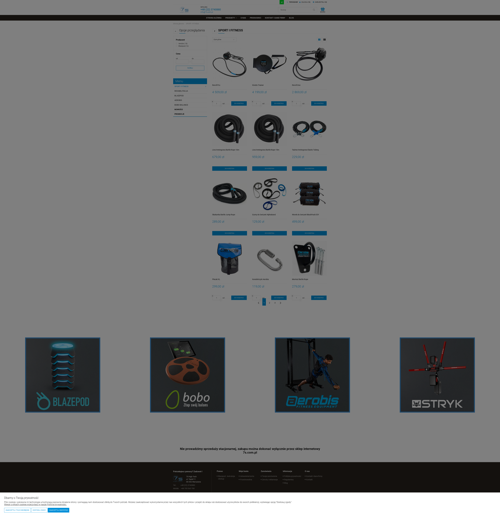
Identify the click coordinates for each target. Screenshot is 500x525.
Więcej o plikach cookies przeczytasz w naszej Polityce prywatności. (35, 504)
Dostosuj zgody (39, 510)
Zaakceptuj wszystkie (58, 510)
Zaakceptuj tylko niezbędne (17, 510)
